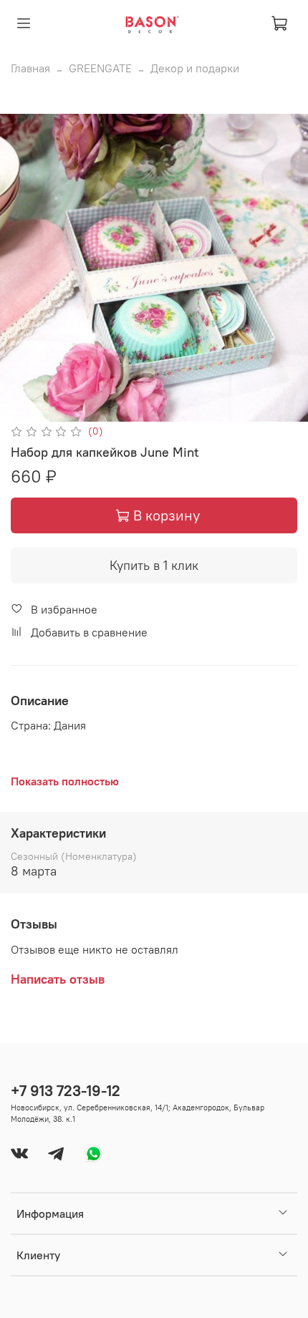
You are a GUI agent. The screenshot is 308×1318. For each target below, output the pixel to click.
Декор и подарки (194, 68)
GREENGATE (100, 68)
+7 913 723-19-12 (65, 1090)
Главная (30, 68)
